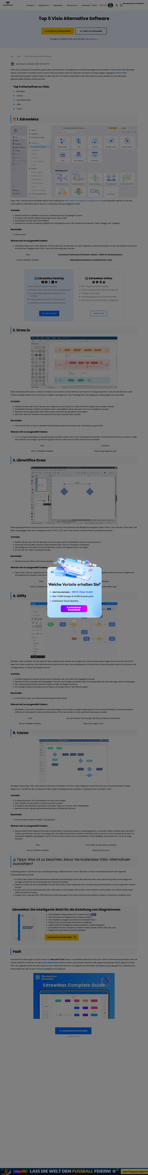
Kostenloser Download (74, 608)
